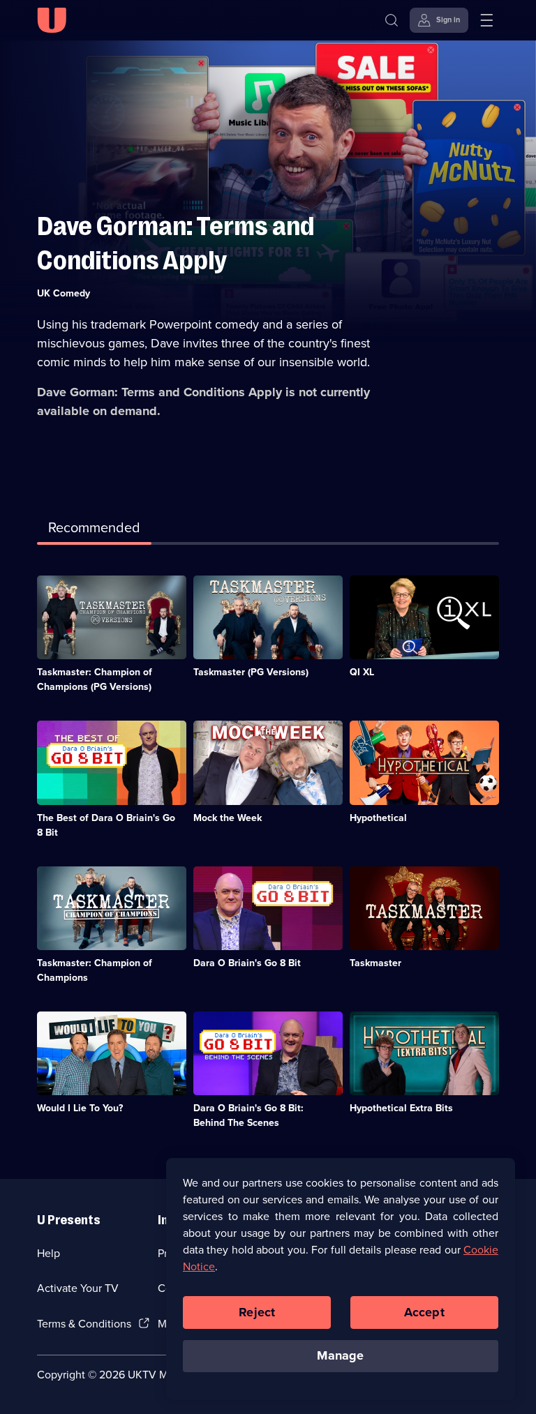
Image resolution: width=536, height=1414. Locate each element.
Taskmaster (375, 963)
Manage (340, 1355)
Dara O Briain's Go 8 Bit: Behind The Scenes (248, 1115)
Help (48, 1253)
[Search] (391, 20)
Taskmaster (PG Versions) (250, 672)
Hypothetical (378, 818)
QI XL (362, 672)
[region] (340, 1278)
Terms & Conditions (84, 1324)
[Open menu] (486, 20)
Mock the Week (227, 818)
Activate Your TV (78, 1288)
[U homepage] (51, 20)
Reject (257, 1312)
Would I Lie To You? (80, 1108)
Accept (424, 1312)
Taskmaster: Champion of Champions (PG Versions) (94, 679)
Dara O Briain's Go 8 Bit (247, 963)
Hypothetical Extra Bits (401, 1108)
